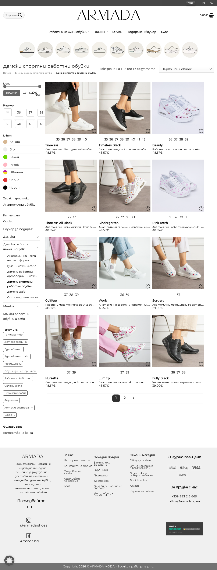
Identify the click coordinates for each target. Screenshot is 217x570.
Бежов (15, 142)
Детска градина (15, 341)
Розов (14, 165)
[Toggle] (37, 236)
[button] (207, 15)
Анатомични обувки (19, 204)
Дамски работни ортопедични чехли (22, 274)
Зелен (14, 157)
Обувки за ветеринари (20, 371)
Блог (164, 32)
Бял (12, 149)
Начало (7, 73)
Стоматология (15, 393)
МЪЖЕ (117, 32)
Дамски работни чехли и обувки (34, 73)
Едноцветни (13, 349)
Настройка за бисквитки (103, 494)
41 (30, 124)
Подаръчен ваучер (141, 32)
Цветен (16, 172)
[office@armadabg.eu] (204, 3)
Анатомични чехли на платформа (21, 258)
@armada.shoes (33, 525)
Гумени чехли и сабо (21, 266)
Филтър (11, 93)
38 (41, 112)
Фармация (11, 400)
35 (7, 112)
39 (8, 124)
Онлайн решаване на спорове (108, 487)
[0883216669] (212, 3)
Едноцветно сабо (16, 356)
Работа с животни (18, 378)
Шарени (9, 414)
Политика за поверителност (141, 474)
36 (19, 112)
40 (19, 124)
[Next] (133, 398)
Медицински (13, 363)
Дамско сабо (16, 291)
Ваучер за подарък (18, 229)
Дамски (9, 237)
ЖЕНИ (100, 32)
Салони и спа (13, 385)
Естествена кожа (18, 433)
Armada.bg (29, 541)
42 (41, 124)
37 (30, 112)
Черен (14, 188)
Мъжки (8, 306)
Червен (15, 180)
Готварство (13, 334)
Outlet (8, 221)
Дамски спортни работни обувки (20, 284)
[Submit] (20, 15)
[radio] (58, 139)
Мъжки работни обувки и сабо (16, 316)
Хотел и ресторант (18, 407)
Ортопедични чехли (22, 297)
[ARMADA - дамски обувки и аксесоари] (108, 15)
